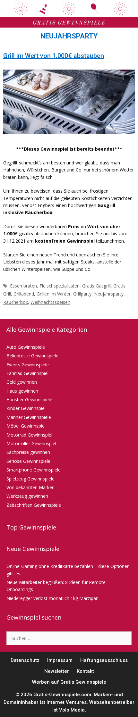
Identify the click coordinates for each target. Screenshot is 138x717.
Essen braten (23, 286)
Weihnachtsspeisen (50, 302)
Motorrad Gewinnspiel (29, 435)
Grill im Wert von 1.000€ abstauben (53, 56)
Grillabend (23, 294)
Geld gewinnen (21, 382)
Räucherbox (15, 302)
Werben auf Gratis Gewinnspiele (69, 682)
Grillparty (82, 294)
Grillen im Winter (54, 294)
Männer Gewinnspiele (28, 417)
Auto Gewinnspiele (25, 347)
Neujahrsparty (109, 294)
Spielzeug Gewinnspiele (30, 479)
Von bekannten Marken (30, 487)
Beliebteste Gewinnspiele (32, 356)
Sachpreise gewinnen (28, 452)
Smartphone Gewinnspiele (33, 470)
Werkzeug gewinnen (27, 496)
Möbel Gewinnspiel (26, 426)
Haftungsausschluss (104, 660)
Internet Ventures (67, 702)
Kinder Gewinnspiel (26, 408)
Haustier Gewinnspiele (29, 399)
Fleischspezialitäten (59, 286)
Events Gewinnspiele (27, 365)
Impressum (60, 660)
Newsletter (56, 671)
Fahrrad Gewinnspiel (27, 373)
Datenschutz (25, 660)
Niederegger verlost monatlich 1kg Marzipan (52, 598)
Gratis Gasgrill (96, 286)
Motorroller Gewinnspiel (31, 443)
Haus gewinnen (22, 391)
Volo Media (72, 710)
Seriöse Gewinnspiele (28, 461)
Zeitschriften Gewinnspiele (33, 505)
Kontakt (85, 671)
